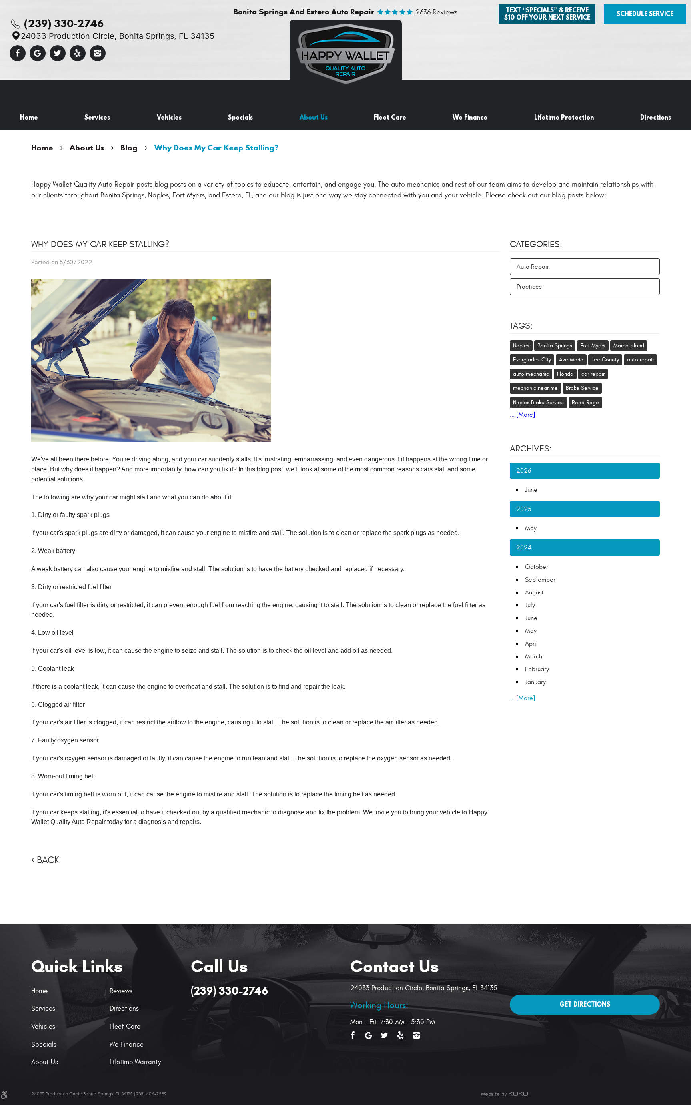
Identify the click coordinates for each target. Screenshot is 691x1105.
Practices (529, 286)
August (534, 592)
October (536, 566)
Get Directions (584, 1004)
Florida (565, 374)
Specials (240, 117)
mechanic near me (535, 388)
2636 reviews (436, 12)
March (533, 656)
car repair (593, 374)
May (531, 528)
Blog (129, 147)
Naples (521, 345)
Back (48, 860)
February (537, 669)
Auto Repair (533, 266)
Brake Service (582, 388)
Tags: (521, 326)
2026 (523, 470)
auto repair (640, 359)
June (531, 489)
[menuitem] (29, 118)
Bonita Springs (554, 345)
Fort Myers (592, 345)
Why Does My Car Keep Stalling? (216, 147)
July (530, 605)
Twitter (58, 53)
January (535, 682)
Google (38, 53)
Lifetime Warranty (135, 1062)
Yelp (78, 53)
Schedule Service (645, 13)
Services (97, 117)
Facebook (18, 53)
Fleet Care (390, 117)
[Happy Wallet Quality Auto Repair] (346, 52)
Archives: (531, 448)
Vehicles (169, 117)
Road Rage (585, 402)
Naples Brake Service (538, 402)
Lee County (605, 359)
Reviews (121, 991)
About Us (314, 117)
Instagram (98, 53)
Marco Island (628, 345)
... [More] (522, 414)
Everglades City (532, 359)
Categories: (536, 244)
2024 (524, 547)
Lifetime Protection (564, 117)
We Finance (470, 117)
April (531, 643)
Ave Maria (571, 359)
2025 (523, 509)
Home (29, 117)
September (540, 579)
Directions (655, 117)
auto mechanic (531, 374)
